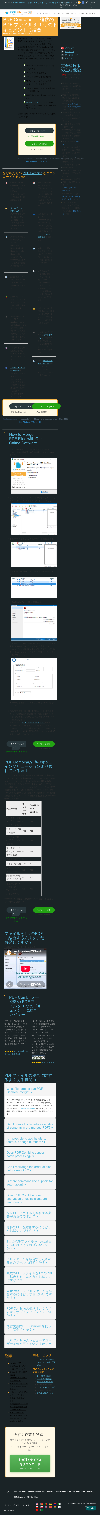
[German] (51, 1504)
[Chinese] (37, 1510)
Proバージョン (32, 102)
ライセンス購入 (44, 743)
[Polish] (42, 1507)
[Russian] (37, 1507)
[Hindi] (55, 1507)
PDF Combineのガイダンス (33, 722)
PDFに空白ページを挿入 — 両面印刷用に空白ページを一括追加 (19, 1406)
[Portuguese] (46, 1504)
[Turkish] (51, 1507)
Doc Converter (60, 1491)
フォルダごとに (74, 103)
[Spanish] (42, 1504)
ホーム (39, 13)
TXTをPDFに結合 (44, 1378)
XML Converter (20, 1497)
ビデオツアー (70, 48)
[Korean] (59, 1507)
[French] (46, 1507)
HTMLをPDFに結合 (45, 1393)
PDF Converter (19, 1491)
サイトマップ (9, 1505)
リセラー (68, 58)
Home (7, 2)
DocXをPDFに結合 (45, 1381)
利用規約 (10, 1510)
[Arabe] (42, 1510)
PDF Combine (32, 1497)
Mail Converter (47, 1491)
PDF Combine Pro (28, 1108)
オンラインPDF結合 (45, 1359)
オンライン (46, 13)
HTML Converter (73, 1491)
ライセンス (69, 51)
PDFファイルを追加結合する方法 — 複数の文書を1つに (19, 1386)
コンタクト (81, 13)
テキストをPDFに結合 (46, 1387)
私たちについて (90, 13)
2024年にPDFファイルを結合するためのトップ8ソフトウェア (19, 1366)
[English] (37, 1504)
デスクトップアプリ (58, 13)
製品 (67, 13)
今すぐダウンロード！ (39, 130)
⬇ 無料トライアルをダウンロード (30, 1463)
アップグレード (71, 55)
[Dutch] (55, 1504)
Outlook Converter (34, 1491)
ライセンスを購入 (39, 143)
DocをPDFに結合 (44, 1375)
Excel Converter (87, 1491)
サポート (73, 13)
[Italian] (59, 1504)
